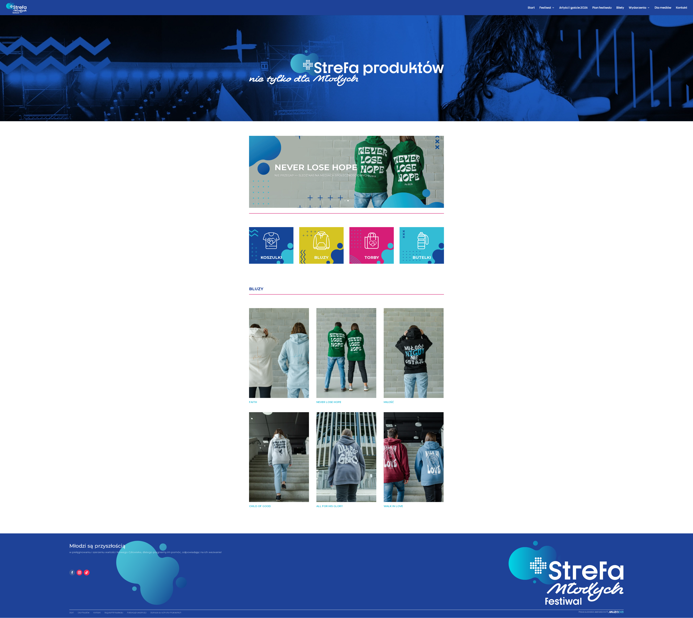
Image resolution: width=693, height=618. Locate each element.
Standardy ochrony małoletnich (165, 612)
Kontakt (681, 7)
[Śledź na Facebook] (72, 572)
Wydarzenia (637, 7)
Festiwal (545, 7)
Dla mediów (663, 7)
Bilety (620, 7)
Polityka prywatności (136, 612)
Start (531, 7)
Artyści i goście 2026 (573, 7)
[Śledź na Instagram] (79, 572)
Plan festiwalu (602, 7)
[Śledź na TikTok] (87, 572)
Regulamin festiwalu (113, 612)
